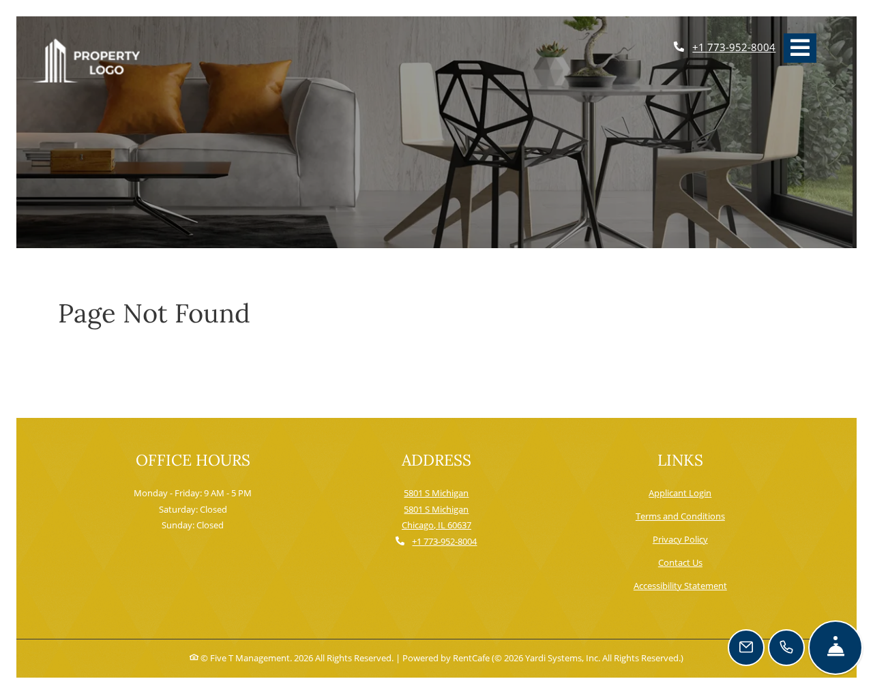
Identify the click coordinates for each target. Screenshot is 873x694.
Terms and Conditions (680, 515)
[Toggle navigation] (800, 48)
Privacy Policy (680, 538)
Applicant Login (680, 492)
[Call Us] (786, 647)
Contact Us (680, 562)
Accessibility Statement (680, 585)
